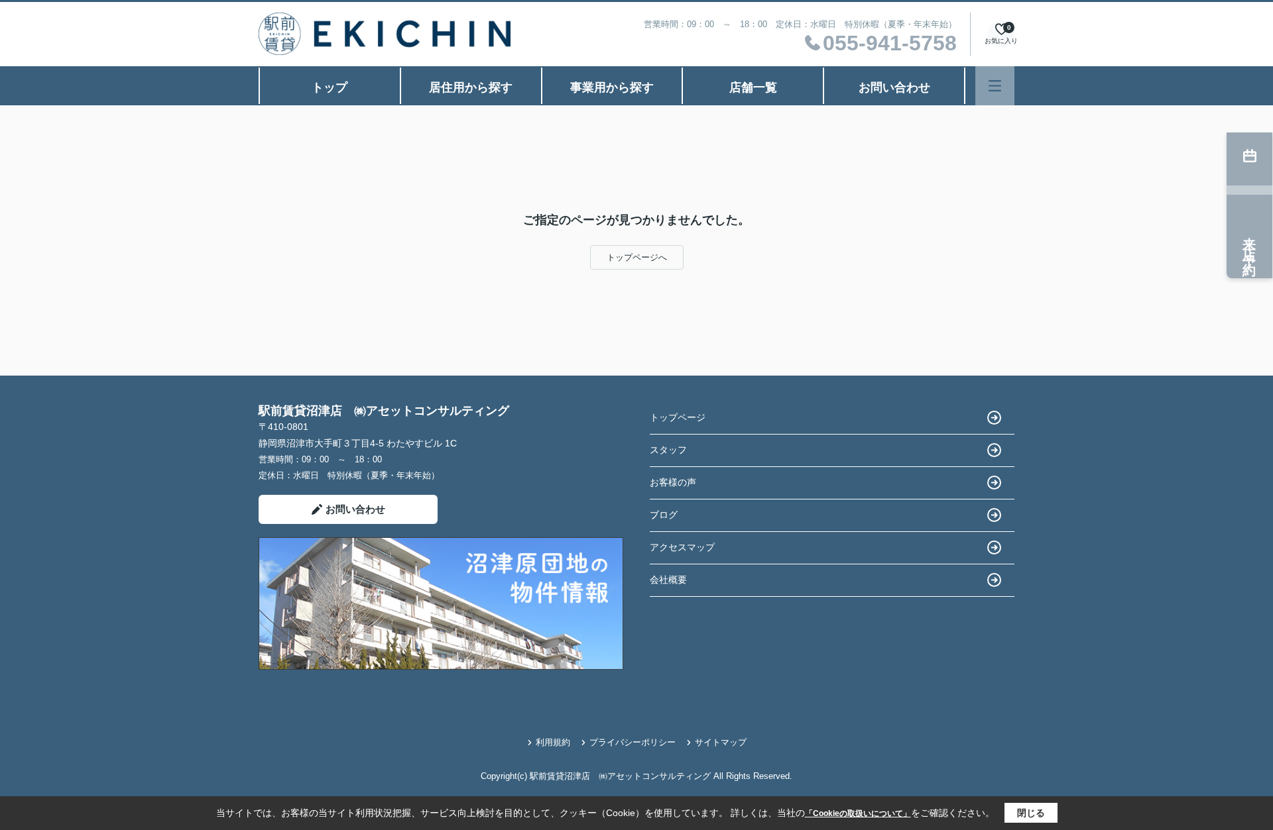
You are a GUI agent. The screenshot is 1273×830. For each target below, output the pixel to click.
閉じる (1031, 812)
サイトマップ (721, 742)
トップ (329, 87)
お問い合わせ (894, 87)
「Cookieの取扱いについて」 (858, 813)
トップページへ (637, 257)
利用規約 (553, 742)
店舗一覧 (753, 87)
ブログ (664, 514)
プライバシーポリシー (632, 742)
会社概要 (668, 579)
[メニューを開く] (995, 86)
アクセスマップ (682, 547)
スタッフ (668, 449)
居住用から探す (471, 87)
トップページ (677, 417)
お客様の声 (673, 482)
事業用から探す (612, 87)
